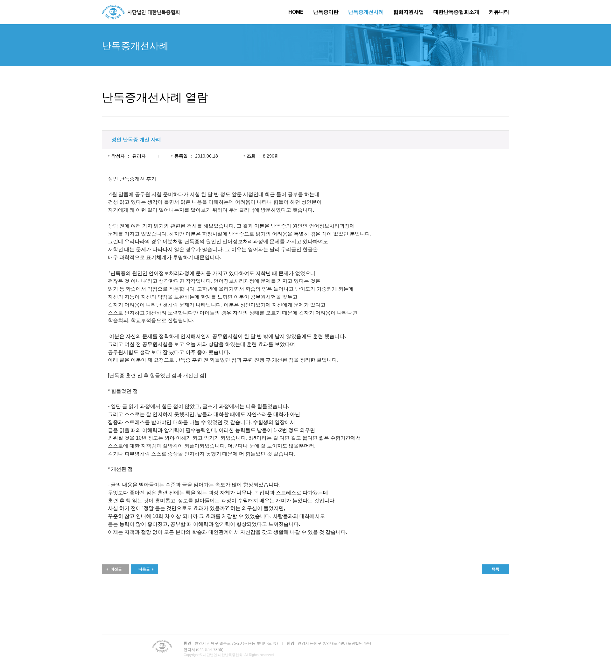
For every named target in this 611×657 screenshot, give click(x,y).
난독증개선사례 (366, 12)
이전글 (116, 569)
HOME (296, 12)
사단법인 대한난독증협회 (140, 12)
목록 (495, 569)
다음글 (144, 569)
